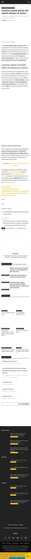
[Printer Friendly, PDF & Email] (25, 186)
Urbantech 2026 (6, 382)
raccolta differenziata (10, 228)
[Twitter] (6, 236)
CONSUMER (19, 347)
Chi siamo (15, 525)
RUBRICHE (8, 5)
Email (3, 204)
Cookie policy (15, 543)
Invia (5, 218)
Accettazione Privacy (7, 208)
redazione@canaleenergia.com (18, 528)
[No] (25, 558)
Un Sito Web (23, 550)
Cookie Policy (20, 558)
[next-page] (5, 291)
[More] (27, 236)
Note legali (8, 543)
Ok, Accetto (12, 558)
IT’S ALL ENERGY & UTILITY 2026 (18, 460)
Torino (3, 230)
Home (3, 5)
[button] (2, 2)
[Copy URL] (23, 236)
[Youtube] (25, 537)
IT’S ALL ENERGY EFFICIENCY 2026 (18, 467)
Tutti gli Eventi (23, 404)
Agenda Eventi (4, 310)
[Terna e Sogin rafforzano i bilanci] (23, 324)
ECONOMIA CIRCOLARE (6, 347)
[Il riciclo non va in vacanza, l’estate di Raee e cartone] (8, 344)
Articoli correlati (6, 264)
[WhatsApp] (13, 236)
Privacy (3, 543)
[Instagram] (9, 537)
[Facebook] (3, 236)
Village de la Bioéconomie (9, 361)
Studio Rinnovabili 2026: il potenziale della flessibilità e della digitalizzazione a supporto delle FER (15, 371)
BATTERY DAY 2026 (7, 389)
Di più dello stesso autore (19, 264)
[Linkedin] (16, 236)
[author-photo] (15, 251)
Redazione (5, 20)
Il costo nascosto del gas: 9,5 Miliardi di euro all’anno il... (22, 351)
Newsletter (26, 543)
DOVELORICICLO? (15, 5)
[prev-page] (2, 291)
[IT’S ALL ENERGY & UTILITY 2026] (8, 306)
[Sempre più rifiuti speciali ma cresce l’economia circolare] (5, 280)
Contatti (20, 525)
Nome (3, 199)
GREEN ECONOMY (5, 328)
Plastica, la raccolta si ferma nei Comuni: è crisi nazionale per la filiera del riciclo (19, 269)
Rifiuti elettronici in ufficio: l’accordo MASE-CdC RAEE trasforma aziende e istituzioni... (19, 449)
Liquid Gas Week (7, 396)
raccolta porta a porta (21, 228)
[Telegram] (20, 236)
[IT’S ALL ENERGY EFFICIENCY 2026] (23, 306)
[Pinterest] (9, 236)
